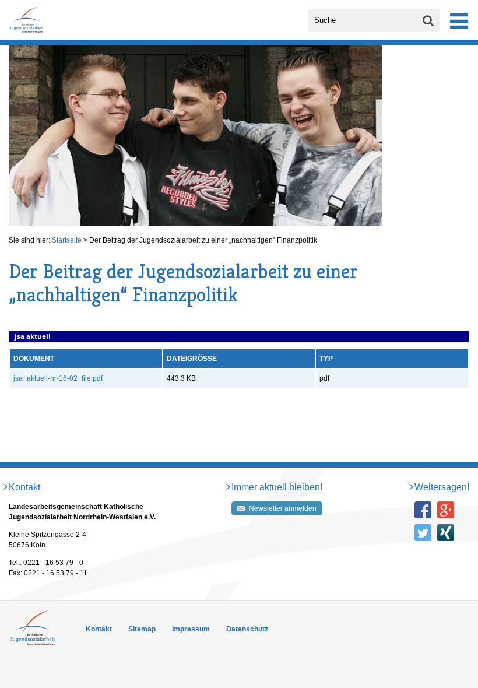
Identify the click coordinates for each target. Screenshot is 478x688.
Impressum (191, 629)
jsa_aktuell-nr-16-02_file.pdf (58, 378)
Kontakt (99, 629)
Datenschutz (247, 629)
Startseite (67, 240)
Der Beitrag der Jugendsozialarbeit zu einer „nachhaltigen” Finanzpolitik (203, 240)
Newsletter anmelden (283, 508)
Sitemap (142, 629)
